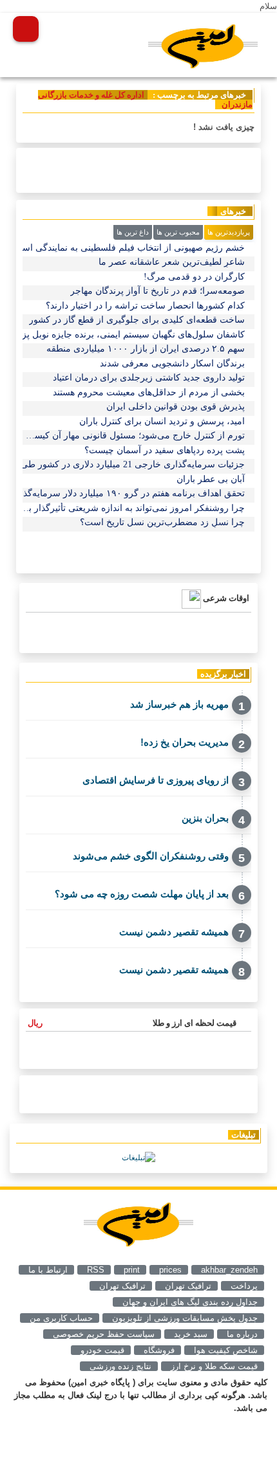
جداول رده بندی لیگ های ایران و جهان (190, 1302)
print (132, 1270)
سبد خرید (190, 1334)
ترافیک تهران (122, 1286)
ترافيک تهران (188, 1286)
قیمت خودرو (102, 1350)
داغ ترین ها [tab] (133, 232)
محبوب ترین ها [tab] (178, 232)
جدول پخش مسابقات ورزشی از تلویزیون (185, 1318)
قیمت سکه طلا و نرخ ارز (214, 1366)
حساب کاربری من (61, 1318)
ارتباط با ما (48, 1270)
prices (170, 1270)
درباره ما (242, 1334)
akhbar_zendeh (229, 1270)
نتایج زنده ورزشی (120, 1366)
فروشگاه (159, 1350)
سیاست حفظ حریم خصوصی (104, 1334)
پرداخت (244, 1286)
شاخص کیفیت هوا (226, 1350)
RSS (95, 1270)
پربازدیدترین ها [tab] (228, 232)
